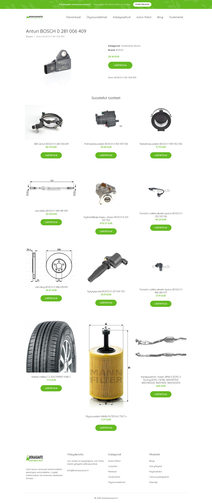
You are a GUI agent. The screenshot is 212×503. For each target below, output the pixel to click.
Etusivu (29, 36)
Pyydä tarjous (142, 4)
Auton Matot (114, 461)
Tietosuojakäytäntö (159, 477)
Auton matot (143, 17)
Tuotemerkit (176, 17)
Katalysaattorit (122, 17)
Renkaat (112, 471)
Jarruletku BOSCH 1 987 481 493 (51, 210)
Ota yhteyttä (155, 466)
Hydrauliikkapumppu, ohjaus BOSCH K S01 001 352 (106, 219)
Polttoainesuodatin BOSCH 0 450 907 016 (106, 143)
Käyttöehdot (155, 471)
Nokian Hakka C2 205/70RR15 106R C (51, 376)
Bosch (137, 45)
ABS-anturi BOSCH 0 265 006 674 (51, 143)
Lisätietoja (120, 65)
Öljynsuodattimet (97, 17)
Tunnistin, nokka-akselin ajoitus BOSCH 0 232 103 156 (160, 215)
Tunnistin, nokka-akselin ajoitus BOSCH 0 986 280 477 (160, 291)
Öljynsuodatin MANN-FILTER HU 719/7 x (106, 416)
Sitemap (153, 482)
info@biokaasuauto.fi (78, 470)
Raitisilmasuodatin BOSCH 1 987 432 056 (161, 143)
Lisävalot (112, 466)
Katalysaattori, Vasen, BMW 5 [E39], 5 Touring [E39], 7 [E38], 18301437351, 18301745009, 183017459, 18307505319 (161, 379)
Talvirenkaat (73, 17)
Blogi (160, 17)
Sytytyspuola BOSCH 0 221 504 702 (106, 291)
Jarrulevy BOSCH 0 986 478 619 (51, 287)
